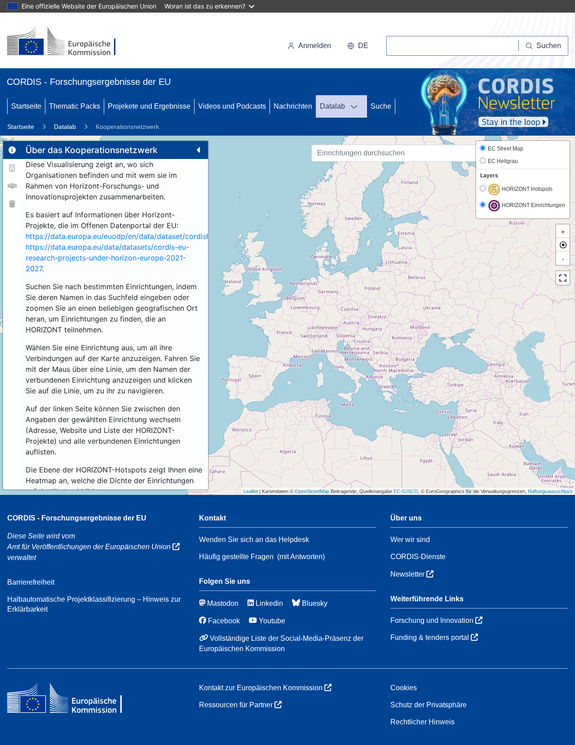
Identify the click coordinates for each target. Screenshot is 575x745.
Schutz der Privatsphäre (428, 705)
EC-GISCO (406, 491)
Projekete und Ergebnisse (149, 106)
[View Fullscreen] (563, 278)
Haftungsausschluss (550, 491)
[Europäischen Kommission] (68, 42)
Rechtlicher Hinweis (422, 722)
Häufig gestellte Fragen (236, 556)
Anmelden (314, 45)
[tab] (12, 150)
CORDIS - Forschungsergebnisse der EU (76, 518)
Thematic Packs (74, 106)
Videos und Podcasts (232, 106)
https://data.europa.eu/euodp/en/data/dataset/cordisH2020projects (141, 236)
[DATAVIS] (357, 106)
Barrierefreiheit (30, 582)
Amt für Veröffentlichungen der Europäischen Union (89, 547)
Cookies (403, 688)
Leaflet (250, 491)
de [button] (363, 45)
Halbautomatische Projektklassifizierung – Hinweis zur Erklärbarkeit (94, 604)
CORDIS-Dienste (418, 556)
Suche (381, 106)
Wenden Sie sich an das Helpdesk (254, 539)
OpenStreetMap (312, 491)
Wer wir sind (410, 539)
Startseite (26, 106)
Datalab (332, 106)
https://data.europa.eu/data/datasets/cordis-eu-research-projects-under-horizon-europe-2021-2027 (107, 257)
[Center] (563, 244)
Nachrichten (293, 106)
